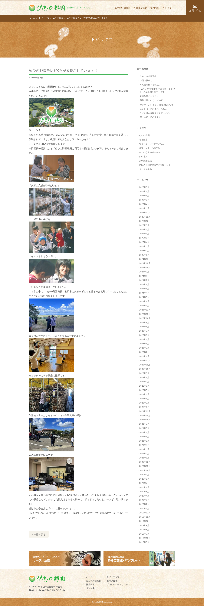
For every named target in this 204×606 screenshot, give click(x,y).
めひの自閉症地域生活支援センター (156, 165)
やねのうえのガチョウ (149, 152)
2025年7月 (144, 229)
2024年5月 (144, 288)
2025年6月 (144, 233)
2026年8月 (144, 187)
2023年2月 (144, 352)
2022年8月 (144, 377)
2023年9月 (144, 322)
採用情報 (154, 8)
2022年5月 (144, 390)
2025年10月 (145, 221)
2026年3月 (144, 208)
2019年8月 (144, 529)
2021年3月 (144, 449)
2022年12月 (145, 360)
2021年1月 (144, 458)
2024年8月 (144, 276)
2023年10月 (145, 318)
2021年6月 (144, 436)
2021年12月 (145, 411)
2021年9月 (144, 424)
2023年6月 (144, 335)
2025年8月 (144, 225)
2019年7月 (144, 534)
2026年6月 (144, 195)
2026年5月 (144, 200)
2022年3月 (144, 398)
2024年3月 (144, 297)
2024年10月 (145, 267)
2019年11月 (144, 517)
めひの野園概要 (122, 8)
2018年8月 (144, 542)
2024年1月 (144, 305)
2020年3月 (144, 500)
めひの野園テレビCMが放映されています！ (63, 70)
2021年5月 (144, 441)
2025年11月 (144, 217)
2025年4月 (144, 242)
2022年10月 (145, 369)
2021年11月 (144, 415)
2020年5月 (144, 491)
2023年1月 (144, 356)
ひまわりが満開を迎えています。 (155, 113)
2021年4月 (144, 445)
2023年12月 (145, 310)
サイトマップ (113, 577)
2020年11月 (144, 466)
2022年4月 (144, 394)
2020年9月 (144, 474)
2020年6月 (144, 487)
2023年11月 (144, 314)
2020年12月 (145, 462)
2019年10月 (145, 521)
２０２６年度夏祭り (149, 76)
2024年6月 (144, 284)
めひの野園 (144, 135)
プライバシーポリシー (117, 584)
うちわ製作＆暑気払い (150, 84)
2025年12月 (145, 212)
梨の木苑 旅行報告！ (150, 117)
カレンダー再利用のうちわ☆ (153, 109)
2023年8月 (144, 326)
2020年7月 (144, 483)
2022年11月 (144, 365)
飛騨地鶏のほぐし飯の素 (151, 100)
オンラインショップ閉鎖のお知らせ (156, 104)
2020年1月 (144, 508)
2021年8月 (144, 428)
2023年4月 (144, 343)
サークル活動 (145, 169)
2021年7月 (144, 432)
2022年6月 (144, 386)
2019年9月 (144, 525)
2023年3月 (144, 348)
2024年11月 (144, 263)
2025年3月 (144, 246)
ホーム (89, 577)
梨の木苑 (143, 156)
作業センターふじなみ (149, 148)
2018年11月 (144, 538)
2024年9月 (144, 271)
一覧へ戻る (39, 534)
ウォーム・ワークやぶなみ (151, 144)
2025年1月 (144, 255)
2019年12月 (145, 512)
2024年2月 (144, 301)
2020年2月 (144, 504)
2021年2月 (144, 453)
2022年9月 (144, 373)
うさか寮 (143, 139)
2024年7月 (144, 280)
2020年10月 (145, 470)
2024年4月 (144, 293)
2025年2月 (144, 250)
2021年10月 (145, 419)
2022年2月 (144, 403)
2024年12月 (145, 259)
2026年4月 (144, 204)
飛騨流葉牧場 (145, 161)
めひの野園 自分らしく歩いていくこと (59, 8)
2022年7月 (144, 381)
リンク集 (167, 8)
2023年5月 (144, 339)
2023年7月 (144, 331)
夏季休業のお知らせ (149, 96)
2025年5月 (144, 238)
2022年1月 (144, 407)
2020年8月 (144, 479)
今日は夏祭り (146, 80)
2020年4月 (144, 496)
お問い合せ (112, 580)
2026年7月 (144, 191)
